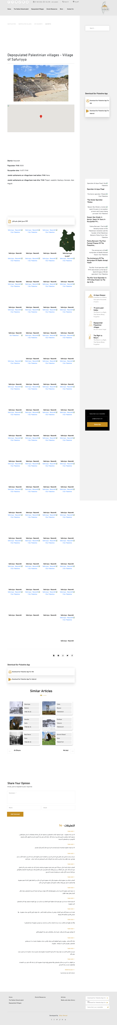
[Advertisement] (40, 39)
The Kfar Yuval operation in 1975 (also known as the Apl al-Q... (96, 280)
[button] (41, 116)
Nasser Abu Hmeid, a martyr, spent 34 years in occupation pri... (96, 219)
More (61, 9)
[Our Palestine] (105, 7)
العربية (76, 2)
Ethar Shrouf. (63, 1015)
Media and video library (68, 1000)
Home (9, 9)
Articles (63, 997)
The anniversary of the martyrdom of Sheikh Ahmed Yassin (97, 260)
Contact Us (70, 9)
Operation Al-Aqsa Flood (95, 189)
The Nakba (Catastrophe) (21, 9)
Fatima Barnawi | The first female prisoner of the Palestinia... (96, 243)
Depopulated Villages (37, 9)
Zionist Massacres (52, 9)
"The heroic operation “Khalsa (94, 201)
